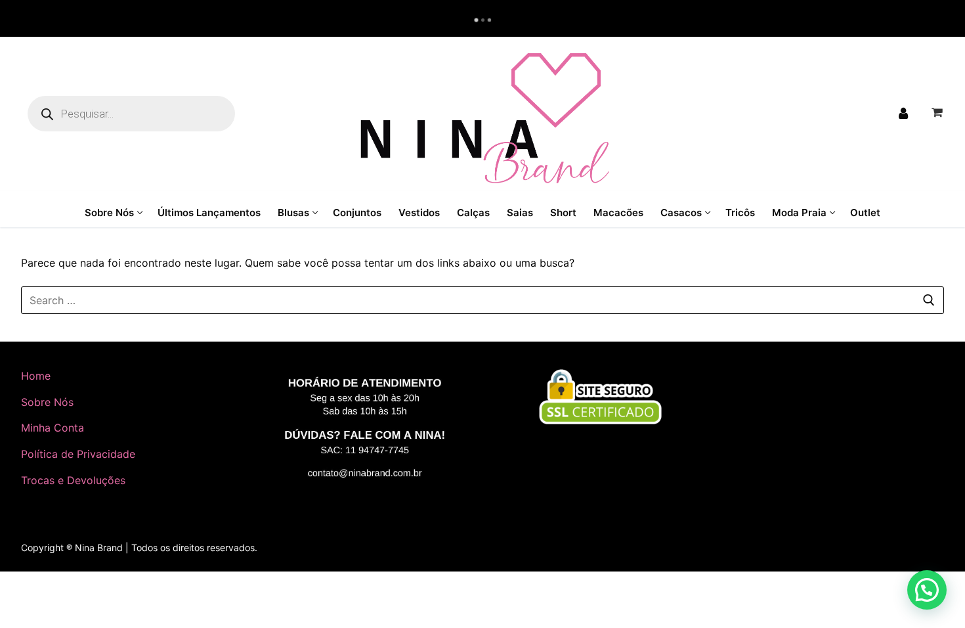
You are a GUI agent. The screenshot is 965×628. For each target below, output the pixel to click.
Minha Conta (52, 427)
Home (36, 375)
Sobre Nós (47, 402)
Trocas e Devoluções (73, 480)
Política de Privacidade (78, 453)
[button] (927, 590)
